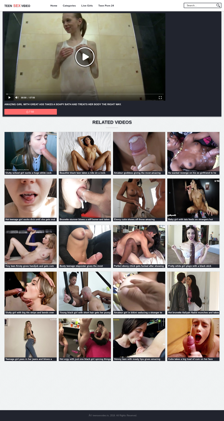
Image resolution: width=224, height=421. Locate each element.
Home (53, 5)
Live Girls (87, 5)
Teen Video (17, 5)
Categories (69, 5)
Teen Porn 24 (106, 5)
